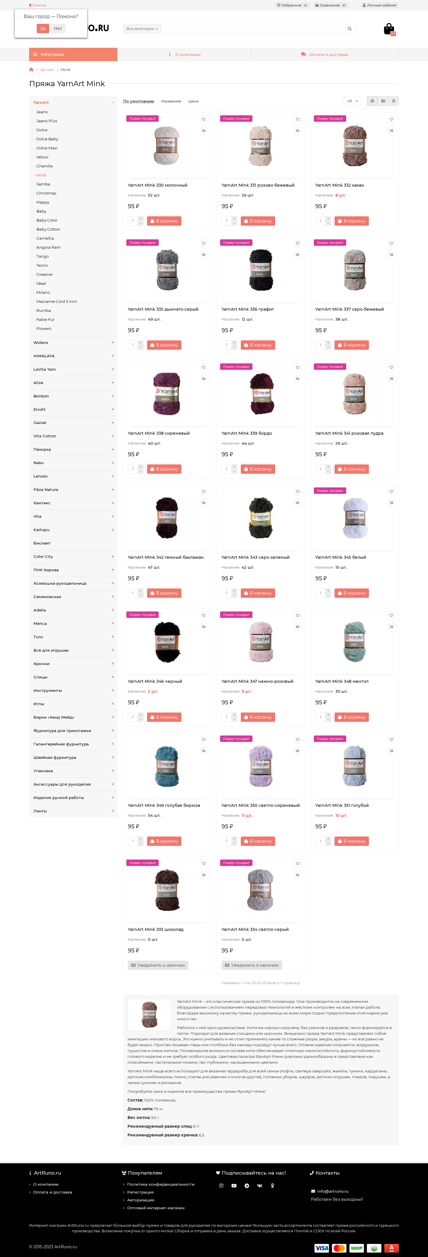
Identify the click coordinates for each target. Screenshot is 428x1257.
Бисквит (42, 543)
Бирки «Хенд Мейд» (54, 717)
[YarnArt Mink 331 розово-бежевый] (261, 146)
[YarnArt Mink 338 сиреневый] (167, 394)
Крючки (41, 663)
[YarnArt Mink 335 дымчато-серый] (167, 270)
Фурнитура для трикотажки (62, 730)
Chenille (44, 166)
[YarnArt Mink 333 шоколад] (167, 890)
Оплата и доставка (328, 54)
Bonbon (41, 396)
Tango (42, 256)
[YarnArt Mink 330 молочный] (167, 146)
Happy (42, 202)
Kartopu (41, 529)
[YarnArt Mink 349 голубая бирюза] (167, 766)
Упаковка (43, 770)
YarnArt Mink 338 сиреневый (159, 433)
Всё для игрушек (51, 650)
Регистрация (140, 1192)
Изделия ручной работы (58, 797)
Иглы (38, 703)
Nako (38, 462)
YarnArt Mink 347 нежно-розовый (257, 681)
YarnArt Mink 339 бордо (247, 433)
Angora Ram (48, 247)
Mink (41, 175)
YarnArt (47, 69)
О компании (188, 54)
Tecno (42, 265)
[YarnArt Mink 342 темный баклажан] (167, 518)
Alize (38, 382)
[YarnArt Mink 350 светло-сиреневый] (261, 766)
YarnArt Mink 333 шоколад (155, 929)
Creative (44, 274)
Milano (43, 292)
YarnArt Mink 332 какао (339, 185)
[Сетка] (372, 101)
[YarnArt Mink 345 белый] (354, 518)
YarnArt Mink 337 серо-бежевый (349, 309)
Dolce (41, 130)
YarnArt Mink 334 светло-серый (255, 929)
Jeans (42, 111)
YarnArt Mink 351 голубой (342, 805)
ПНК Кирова (46, 569)
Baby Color (46, 220)
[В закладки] (204, 119)
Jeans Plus (46, 121)
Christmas (46, 193)
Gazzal (39, 422)
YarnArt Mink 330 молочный (158, 185)
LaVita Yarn (44, 369)
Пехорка (42, 449)
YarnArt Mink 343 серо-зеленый (256, 557)
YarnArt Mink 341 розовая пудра (349, 433)
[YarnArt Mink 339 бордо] (261, 394)
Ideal (41, 283)
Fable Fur (45, 319)
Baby (41, 211)
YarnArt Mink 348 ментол (342, 681)
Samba (43, 184)
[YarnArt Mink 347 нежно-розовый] (261, 642)
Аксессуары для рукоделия (62, 784)
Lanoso (40, 476)
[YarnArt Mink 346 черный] (167, 642)
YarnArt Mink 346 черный (155, 681)
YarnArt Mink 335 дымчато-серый (163, 309)
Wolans (40, 342)
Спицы (40, 677)
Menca (40, 623)
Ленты (40, 811)
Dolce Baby (47, 139)
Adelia (39, 610)
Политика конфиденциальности (160, 1184)
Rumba (43, 310)
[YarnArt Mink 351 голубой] (354, 766)
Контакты (328, 1173)
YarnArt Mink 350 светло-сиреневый (261, 805)
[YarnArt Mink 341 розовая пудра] (354, 394)
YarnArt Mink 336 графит (248, 309)
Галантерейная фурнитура (61, 744)
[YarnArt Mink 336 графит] (261, 270)
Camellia (45, 238)
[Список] (383, 101)
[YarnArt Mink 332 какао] (354, 146)
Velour (42, 157)
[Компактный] (393, 101)
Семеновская (47, 596)
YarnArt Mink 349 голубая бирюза (164, 805)
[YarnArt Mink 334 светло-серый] (261, 890)
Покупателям (145, 1173)
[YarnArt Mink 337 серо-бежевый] (354, 270)
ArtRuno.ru (47, 1173)
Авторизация (140, 1200)
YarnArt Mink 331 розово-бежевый (258, 185)
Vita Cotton (44, 436)
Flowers (44, 328)
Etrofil (39, 409)
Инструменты (47, 690)
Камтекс (42, 503)
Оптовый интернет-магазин (156, 1207)
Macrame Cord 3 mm (56, 301)
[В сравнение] (204, 130)
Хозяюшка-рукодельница (59, 583)
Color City (43, 556)
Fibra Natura (45, 489)
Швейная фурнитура (54, 757)
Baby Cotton (48, 229)
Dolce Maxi (47, 148)
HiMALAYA (44, 355)
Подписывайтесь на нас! (254, 1173)
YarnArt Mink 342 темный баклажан (166, 557)
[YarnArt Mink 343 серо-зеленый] (261, 518)
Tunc (38, 636)
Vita (37, 516)
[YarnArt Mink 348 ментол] (354, 642)
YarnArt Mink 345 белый (340, 557)
